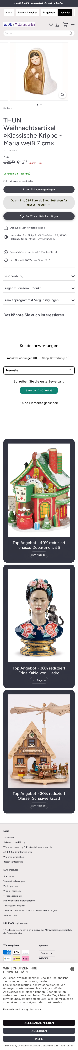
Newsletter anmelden (14, 905)
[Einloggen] (57, 24)
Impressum (9, 837)
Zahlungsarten (10, 886)
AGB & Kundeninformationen (18, 852)
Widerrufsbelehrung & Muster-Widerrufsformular (28, 847)
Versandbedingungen (14, 881)
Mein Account (10, 915)
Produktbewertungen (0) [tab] (21, 358)
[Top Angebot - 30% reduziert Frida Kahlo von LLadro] (39, 615)
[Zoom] (62, 94)
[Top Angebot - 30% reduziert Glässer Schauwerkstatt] (39, 741)
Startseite (7, 108)
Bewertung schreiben (39, 390)
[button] (39, 216)
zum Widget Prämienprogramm (19, 900)
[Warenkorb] (65, 24)
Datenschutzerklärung (14, 842)
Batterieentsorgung (13, 862)
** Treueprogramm (12, 896)
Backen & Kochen (27, 12)
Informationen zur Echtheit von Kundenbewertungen (30, 910)
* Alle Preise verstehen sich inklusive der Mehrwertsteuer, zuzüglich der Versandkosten (37, 932)
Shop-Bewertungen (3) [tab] (56, 358)
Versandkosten (26, 181)
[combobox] (39, 33)
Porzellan (65, 12)
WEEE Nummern (12, 891)
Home (9, 12)
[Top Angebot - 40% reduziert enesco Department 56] (39, 490)
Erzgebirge (49, 12)
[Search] (71, 33)
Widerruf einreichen (13, 857)
